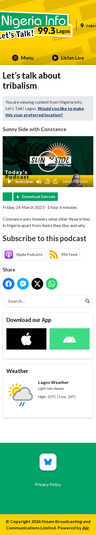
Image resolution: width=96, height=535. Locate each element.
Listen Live (72, 58)
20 (47, 182)
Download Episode (38, 196)
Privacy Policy (48, 484)
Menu (27, 58)
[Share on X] (37, 284)
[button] (48, 161)
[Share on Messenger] (23, 284)
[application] (48, 161)
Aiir (85, 527)
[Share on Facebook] (8, 284)
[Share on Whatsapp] (52, 284)
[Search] (87, 301)
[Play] (9, 181)
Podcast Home (7, 196)
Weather (17, 371)
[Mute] (38, 181)
